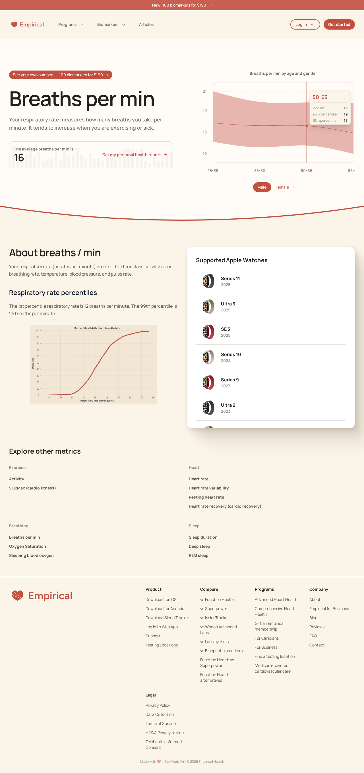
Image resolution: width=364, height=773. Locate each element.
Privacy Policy (158, 705)
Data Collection (160, 714)
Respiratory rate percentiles (53, 292)
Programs (67, 24)
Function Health (219, 599)
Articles (146, 24)
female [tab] (282, 187)
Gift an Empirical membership (269, 626)
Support (153, 635)
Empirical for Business (329, 608)
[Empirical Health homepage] (27, 24)
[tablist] (273, 187)
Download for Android (165, 608)
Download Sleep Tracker (167, 617)
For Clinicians (267, 638)
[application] (273, 127)
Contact (317, 645)
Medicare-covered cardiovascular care (273, 668)
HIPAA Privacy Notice (165, 732)
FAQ (313, 635)
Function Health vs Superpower (217, 662)
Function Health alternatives (214, 677)
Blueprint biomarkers (224, 650)
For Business (266, 647)
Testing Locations (162, 645)
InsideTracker (217, 617)
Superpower (216, 608)
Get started (339, 24)
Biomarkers (108, 24)
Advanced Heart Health (276, 599)
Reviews (316, 626)
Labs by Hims (217, 641)
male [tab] (261, 187)
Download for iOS (161, 599)
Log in (301, 24)
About (314, 599)
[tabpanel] (273, 127)
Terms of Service (161, 723)
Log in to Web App (162, 626)
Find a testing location (275, 656)
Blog (313, 617)
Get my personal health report (131, 154)
